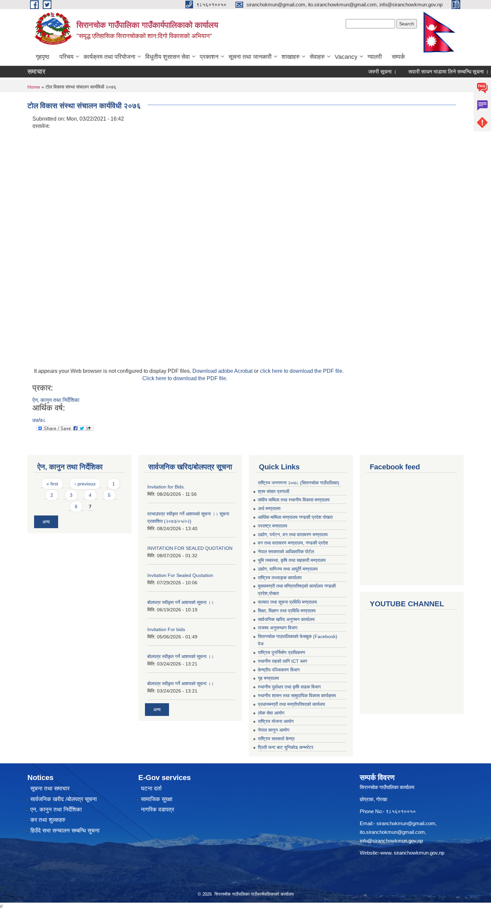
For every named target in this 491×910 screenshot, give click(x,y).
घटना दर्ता (151, 788)
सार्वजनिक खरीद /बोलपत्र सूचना (63, 799)
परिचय (66, 56)
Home (33, 87)
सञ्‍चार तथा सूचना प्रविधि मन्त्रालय (287, 602)
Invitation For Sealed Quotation (180, 575)
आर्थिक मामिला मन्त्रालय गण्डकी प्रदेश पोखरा (295, 517)
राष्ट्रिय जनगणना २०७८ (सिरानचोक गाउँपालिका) (298, 482)
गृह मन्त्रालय (268, 678)
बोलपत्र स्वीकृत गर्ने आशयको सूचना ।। (180, 602)
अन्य (46, 521)
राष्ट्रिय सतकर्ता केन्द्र (276, 738)
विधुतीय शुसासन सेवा (167, 56)
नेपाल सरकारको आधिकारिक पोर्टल (286, 551)
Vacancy (346, 56)
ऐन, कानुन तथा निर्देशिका (55, 400)
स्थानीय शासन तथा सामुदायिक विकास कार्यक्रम (297, 695)
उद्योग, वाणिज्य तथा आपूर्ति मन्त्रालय (288, 569)
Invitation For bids (166, 629)
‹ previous (85, 483)
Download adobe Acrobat (223, 371)
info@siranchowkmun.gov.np (391, 841)
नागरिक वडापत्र (157, 809)
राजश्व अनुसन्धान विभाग (277, 627)
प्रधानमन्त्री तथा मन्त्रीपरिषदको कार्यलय (291, 704)
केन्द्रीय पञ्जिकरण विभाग (279, 669)
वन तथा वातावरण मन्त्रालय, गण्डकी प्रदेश (293, 543)
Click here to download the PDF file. (184, 378)
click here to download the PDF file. (302, 371)
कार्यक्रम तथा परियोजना (109, 56)
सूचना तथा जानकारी (250, 56)
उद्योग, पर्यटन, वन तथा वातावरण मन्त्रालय (293, 534)
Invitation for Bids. (166, 486)
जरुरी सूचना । (371, 71)
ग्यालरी (374, 56)
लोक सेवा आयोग (271, 713)
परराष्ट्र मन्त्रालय (272, 525)
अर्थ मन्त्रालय (269, 508)
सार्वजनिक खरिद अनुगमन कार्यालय (286, 619)
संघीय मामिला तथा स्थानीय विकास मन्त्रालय (294, 499)
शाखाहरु (291, 56)
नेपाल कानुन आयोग (273, 730)
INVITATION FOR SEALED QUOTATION (189, 548)
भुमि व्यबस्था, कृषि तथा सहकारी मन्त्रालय (292, 560)
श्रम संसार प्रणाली (273, 491)
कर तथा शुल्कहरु (47, 820)
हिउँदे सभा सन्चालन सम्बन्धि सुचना (65, 830)
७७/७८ (39, 420)
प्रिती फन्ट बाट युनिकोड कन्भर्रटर (285, 747)
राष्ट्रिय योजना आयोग (276, 721)
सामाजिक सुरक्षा (156, 799)
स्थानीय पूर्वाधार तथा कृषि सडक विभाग (289, 687)
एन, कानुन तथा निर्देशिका (56, 809)
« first (52, 483)
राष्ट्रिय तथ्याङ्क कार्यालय (280, 577)
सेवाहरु (317, 56)
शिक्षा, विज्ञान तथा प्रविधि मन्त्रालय (287, 610)
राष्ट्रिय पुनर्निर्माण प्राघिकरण (281, 652)
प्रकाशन (209, 56)
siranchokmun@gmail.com (405, 823)
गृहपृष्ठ (42, 56)
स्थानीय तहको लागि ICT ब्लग (282, 661)
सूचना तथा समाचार (49, 788)
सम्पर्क (398, 56)
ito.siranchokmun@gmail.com (392, 832)
